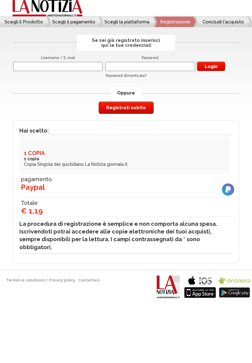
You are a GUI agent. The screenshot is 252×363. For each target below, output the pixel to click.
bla (200, 286)
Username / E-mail (58, 58)
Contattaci (89, 280)
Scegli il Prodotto (24, 22)
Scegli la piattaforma (126, 22)
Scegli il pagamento (73, 22)
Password (150, 58)
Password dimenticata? (126, 76)
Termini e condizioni (25, 280)
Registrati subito (126, 107)
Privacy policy (62, 280)
